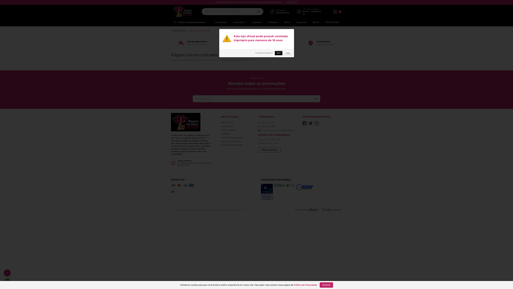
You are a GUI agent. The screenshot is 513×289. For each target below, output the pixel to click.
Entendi (326, 285)
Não (288, 53)
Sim (278, 53)
